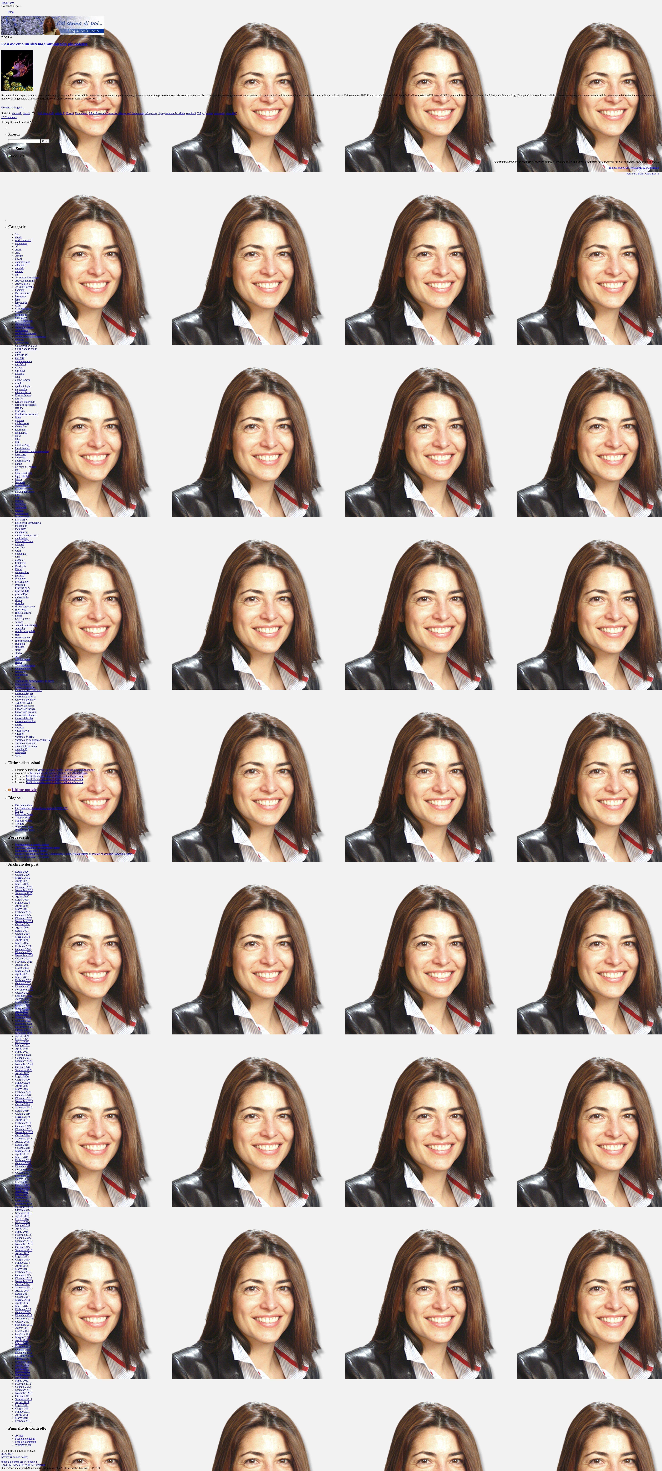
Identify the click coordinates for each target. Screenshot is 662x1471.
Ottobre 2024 (22, 924)
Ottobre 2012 (22, 1358)
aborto (18, 237)
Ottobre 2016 (22, 1209)
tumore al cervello (25, 687)
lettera (18, 479)
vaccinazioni (22, 730)
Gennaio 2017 (23, 1200)
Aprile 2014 (21, 1303)
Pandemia (20, 566)
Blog (11, 11)
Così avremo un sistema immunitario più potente (44, 44)
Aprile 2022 (21, 1011)
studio (18, 653)
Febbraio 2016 (23, 1234)
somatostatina (22, 637)
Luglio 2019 (22, 1110)
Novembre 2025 (24, 890)
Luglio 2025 (22, 899)
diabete (19, 367)
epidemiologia (23, 386)
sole (17, 634)
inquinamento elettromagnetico (32, 451)
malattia (19, 510)
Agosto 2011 (22, 1402)
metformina (21, 538)
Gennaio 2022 (23, 1020)
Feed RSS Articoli (11, 1464)
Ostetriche (20, 563)
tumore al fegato (24, 693)
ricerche (19, 603)
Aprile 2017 (21, 1191)
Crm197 (19, 358)
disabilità (20, 370)
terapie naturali (23, 668)
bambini (19, 289)
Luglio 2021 (22, 1039)
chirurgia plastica (24, 327)
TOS (18, 677)
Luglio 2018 (22, 1144)
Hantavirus (21, 432)
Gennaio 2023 (23, 983)
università (219, 113)
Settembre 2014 (23, 1287)
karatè (18, 463)
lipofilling (20, 504)
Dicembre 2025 (23, 887)
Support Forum (23, 820)
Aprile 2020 (21, 1085)
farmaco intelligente (26, 404)
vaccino (19, 733)
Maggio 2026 (22, 877)
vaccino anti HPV (25, 736)
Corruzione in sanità (26, 348)
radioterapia (21, 597)
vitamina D (21, 749)
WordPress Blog (24, 826)
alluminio (20, 265)
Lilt (17, 497)
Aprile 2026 (21, 880)
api (16, 274)
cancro (18, 311)
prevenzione (21, 581)
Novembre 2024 (24, 921)
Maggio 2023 (22, 970)
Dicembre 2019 (23, 1098)
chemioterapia (22, 324)
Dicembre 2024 (23, 918)
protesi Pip (21, 594)
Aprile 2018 (21, 1154)
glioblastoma (22, 423)
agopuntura (21, 243)
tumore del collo (24, 718)
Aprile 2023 (21, 974)
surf (17, 656)
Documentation (23, 805)
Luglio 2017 (22, 1181)
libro (17, 494)
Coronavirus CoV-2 (26, 345)
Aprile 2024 (21, 939)
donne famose (22, 379)
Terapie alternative (25, 665)
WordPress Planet (24, 829)
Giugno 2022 (22, 1005)
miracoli (19, 544)
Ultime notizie (24, 789)
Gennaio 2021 (23, 1057)
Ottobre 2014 (22, 1284)
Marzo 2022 (21, 1014)
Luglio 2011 (21, 1405)
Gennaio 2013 (23, 1349)
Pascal (18, 569)
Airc (17, 252)
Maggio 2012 (22, 1374)
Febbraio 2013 (23, 1346)
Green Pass (21, 426)
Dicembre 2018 (23, 1129)
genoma (19, 420)
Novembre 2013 (24, 1318)
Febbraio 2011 (23, 1420)
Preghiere (20, 578)
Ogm (18, 550)
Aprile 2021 (21, 1048)
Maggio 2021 (22, 1045)
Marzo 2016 (21, 1231)
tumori (26, 113)
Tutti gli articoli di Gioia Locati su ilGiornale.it (634, 167)
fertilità (19, 407)
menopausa (21, 532)
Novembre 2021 (24, 1026)
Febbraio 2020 (23, 1091)
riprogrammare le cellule (171, 113)
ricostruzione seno (25, 606)
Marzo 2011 (21, 1417)
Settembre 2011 (23, 1399)
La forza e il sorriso (25, 466)
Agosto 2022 (22, 998)
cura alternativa (23, 361)
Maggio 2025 (22, 902)
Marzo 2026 (21, 884)
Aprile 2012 (21, 1377)
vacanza (19, 727)
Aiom (18, 249)
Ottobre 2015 (22, 1247)
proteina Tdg (22, 590)
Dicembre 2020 (23, 1060)
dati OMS (20, 364)
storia (18, 649)
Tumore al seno (23, 702)
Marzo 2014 (21, 1306)
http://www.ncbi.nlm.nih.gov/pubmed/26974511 (41, 808)
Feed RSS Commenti (33, 1464)
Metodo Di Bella (24, 541)
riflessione (20, 609)
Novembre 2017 (24, 1169)
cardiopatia (21, 314)
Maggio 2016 (22, 1225)
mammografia (22, 516)
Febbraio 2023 (23, 980)
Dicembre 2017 (23, 1166)
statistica (19, 646)
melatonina (21, 525)
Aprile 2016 (21, 1228)
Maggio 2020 (22, 1082)
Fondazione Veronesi (26, 414)
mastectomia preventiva (28, 522)
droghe (19, 383)
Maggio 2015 (22, 1262)
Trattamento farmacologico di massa (34, 680)
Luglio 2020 (22, 1076)
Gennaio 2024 (23, 949)
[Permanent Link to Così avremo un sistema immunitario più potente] (17, 90)
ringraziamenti (23, 612)
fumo (18, 417)
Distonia (19, 373)
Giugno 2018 (22, 1147)
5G (17, 234)
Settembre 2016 (23, 1213)
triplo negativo (23, 684)
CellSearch (21, 317)
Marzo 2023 (21, 977)
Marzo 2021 (21, 1051)
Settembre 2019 (23, 1107)
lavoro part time (23, 473)
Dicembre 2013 (23, 1315)
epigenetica (21, 389)
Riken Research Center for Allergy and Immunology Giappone (123, 113)
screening (20, 628)
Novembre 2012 (24, 1355)
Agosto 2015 (22, 1253)
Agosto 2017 (22, 1178)
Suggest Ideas (22, 817)
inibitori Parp (22, 445)
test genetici (21, 674)
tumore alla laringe (25, 708)
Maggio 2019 (22, 1116)
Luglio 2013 (22, 1330)
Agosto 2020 (22, 1073)
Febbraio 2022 (23, 1017)
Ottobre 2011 (22, 1396)
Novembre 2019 (24, 1101)
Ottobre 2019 (22, 1104)
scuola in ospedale (25, 631)
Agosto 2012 (22, 1365)
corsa (18, 352)
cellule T (59, 113)
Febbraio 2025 (23, 911)
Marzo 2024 (21, 943)
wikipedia (20, 752)
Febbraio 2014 (23, 1309)
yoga (18, 755)
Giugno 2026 (22, 874)
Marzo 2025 (21, 908)
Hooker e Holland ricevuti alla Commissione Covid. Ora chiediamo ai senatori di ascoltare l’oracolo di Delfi (73, 853)
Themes (19, 823)
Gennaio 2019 (23, 1126)
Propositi (20, 584)
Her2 (18, 435)
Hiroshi (70, 113)
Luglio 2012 (22, 1368)
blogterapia (21, 302)
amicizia (19, 268)
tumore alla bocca (24, 705)
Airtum (19, 255)
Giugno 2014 (22, 1296)
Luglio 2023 (22, 967)
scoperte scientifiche (26, 625)
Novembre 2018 (24, 1132)
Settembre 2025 (23, 893)
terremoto (20, 671)
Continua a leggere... (12, 107)
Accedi (19, 1435)
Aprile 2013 (21, 1340)
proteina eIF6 (22, 587)
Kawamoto (81, 113)
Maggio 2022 (22, 1008)
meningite (20, 528)
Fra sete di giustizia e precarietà (32, 856)
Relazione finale (24, 814)
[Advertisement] (34, 199)
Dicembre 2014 (23, 1278)
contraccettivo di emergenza (30, 336)
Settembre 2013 (23, 1324)
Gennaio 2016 (23, 1237)
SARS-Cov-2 (22, 618)
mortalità (20, 547)
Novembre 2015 (24, 1244)
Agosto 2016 (22, 1216)
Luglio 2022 (22, 1001)
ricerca (18, 600)
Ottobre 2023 (22, 958)
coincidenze (21, 330)
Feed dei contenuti (25, 1438)
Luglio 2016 (22, 1219)
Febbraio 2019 (23, 1123)
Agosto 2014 (22, 1290)
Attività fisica (22, 283)
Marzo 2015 (21, 1268)
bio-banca (20, 296)
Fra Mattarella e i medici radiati (32, 844)
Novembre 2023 (24, 955)
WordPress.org (23, 1444)
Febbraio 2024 (23, 946)
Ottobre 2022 (22, 992)
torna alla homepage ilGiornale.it (19, 1461)
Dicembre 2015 (23, 1240)
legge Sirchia (22, 476)
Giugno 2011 (22, 1408)
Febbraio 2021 (23, 1054)
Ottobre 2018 (22, 1135)
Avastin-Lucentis (24, 286)
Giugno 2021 (22, 1042)
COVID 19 (21, 355)
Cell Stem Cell (46, 113)
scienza (19, 622)
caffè (18, 305)
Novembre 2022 (24, 989)
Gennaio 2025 (23, 915)
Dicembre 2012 (23, 1352)
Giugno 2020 (22, 1079)
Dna (17, 376)
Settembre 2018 (23, 1138)
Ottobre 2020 (22, 1067)
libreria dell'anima (24, 491)
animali (19, 271)
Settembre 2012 (23, 1361)
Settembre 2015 (23, 1250)
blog (17, 299)
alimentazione (22, 262)
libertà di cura (22, 485)
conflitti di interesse (25, 333)
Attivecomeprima (24, 280)
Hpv (17, 438)
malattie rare (21, 513)
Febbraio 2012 (23, 1383)
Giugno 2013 (22, 1334)
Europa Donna (23, 395)
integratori (20, 454)
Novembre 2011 (24, 1393)
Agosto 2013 (22, 1327)
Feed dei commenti (25, 1441)
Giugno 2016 (22, 1222)
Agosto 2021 (22, 1036)
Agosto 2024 (22, 927)
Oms (17, 556)
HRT (18, 442)
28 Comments (9, 117)
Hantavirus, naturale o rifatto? (31, 850)
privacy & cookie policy (14, 1456)
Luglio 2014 (22, 1293)
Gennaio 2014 (23, 1312)
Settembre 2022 (23, 995)
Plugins (19, 811)
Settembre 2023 (23, 961)
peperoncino (22, 572)
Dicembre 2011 (23, 1389)
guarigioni (20, 429)
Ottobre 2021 (22, 1029)
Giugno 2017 (22, 1185)
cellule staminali (24, 320)
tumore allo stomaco (26, 715)
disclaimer (6, 1453)
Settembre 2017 (23, 1175)
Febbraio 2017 (23, 1197)
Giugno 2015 (22, 1259)
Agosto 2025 (22, 896)
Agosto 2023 (22, 964)
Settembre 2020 (23, 1070)
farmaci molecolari (25, 401)
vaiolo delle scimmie (26, 746)
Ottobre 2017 (22, 1172)
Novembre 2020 (24, 1064)
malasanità (21, 507)
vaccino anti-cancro (25, 743)
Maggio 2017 (22, 1188)
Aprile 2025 (21, 905)
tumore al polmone (25, 699)
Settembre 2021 (23, 1033)
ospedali (19, 559)
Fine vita (20, 410)
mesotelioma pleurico (26, 535)
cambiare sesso (23, 308)
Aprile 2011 (21, 1414)
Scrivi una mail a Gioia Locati (642, 173)
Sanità (18, 615)
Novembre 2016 (24, 1206)
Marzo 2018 (21, 1157)
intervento (20, 457)
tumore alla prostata (25, 712)
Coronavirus (22, 342)
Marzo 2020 (21, 1088)
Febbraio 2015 (23, 1271)
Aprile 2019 (21, 1119)
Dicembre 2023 (23, 952)
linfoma (19, 500)
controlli (19, 339)
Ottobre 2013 (22, 1321)
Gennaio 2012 (23, 1386)
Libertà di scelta (23, 488)
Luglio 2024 (22, 930)
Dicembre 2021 (23, 1023)
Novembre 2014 (24, 1281)
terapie (18, 662)
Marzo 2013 (21, 1343)
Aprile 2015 (21, 1265)
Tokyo (200, 113)
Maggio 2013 (22, 1337)
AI (16, 246)
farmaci (19, 398)
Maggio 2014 (22, 1299)
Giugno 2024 (22, 933)
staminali (17, 113)
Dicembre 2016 (23, 1203)
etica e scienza (23, 392)
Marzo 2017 (21, 1194)
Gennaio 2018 (23, 1163)
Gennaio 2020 (23, 1095)
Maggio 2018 (22, 1150)
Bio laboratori (22, 293)
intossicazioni (22, 460)
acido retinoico (23, 240)
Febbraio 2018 (23, 1160)
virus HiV (231, 113)
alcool (18, 258)
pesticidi (19, 575)
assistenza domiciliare (27, 277)
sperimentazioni (23, 640)
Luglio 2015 (22, 1256)
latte (17, 469)
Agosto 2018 (22, 1141)
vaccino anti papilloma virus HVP (33, 739)
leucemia (20, 482)
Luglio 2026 (22, 871)
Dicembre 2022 (23, 986)
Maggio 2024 (22, 936)
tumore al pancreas (25, 696)
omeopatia (20, 553)
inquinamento (22, 448)
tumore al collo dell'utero (28, 690)
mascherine (21, 519)
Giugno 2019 (22, 1113)
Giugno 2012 (22, 1371)
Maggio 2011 (22, 1411)
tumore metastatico (25, 721)
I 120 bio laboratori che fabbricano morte (37, 847)
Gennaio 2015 (23, 1275)
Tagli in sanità (22, 659)
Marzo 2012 (21, 1380)
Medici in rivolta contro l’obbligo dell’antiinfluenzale (66, 769)
